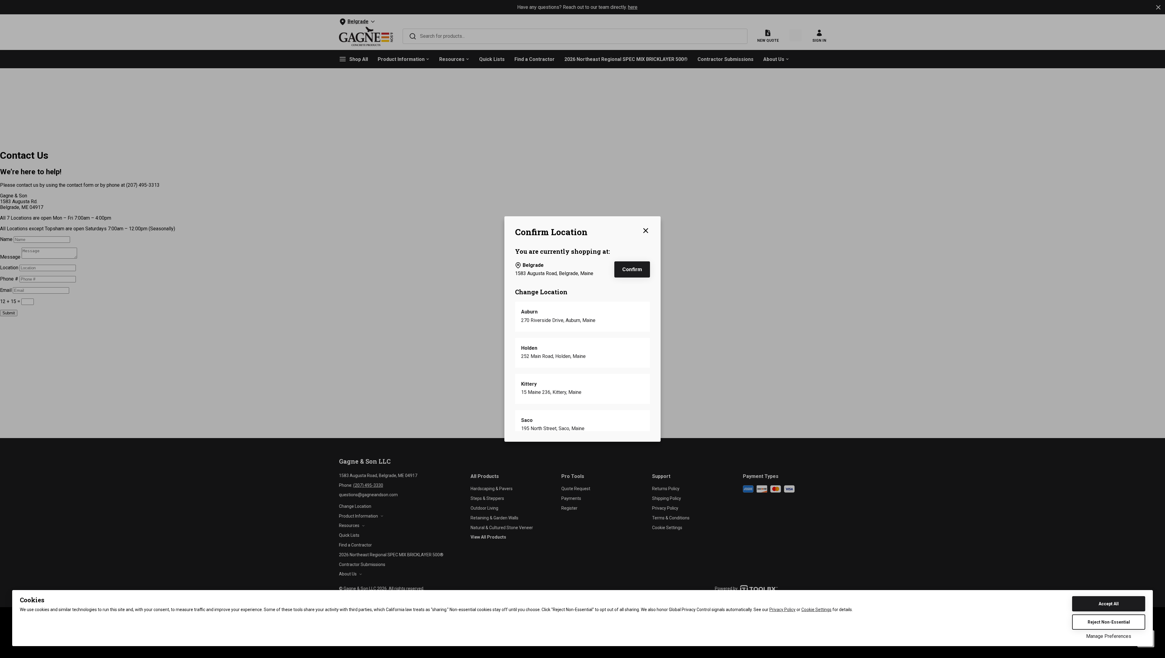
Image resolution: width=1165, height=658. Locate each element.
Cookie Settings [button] (816, 609)
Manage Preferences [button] (1108, 636)
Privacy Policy (782, 609)
